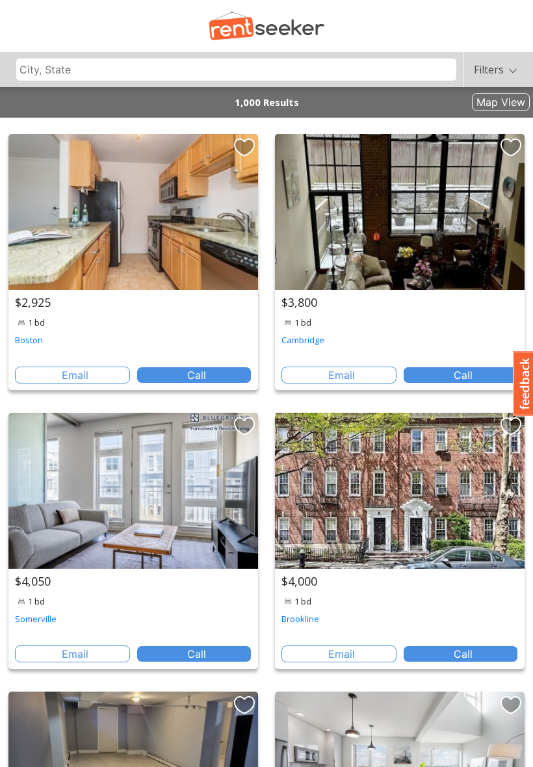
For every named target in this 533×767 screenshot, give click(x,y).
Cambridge (302, 340)
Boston (29, 340)
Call (196, 375)
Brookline (300, 619)
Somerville (36, 619)
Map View (500, 102)
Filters (489, 69)
